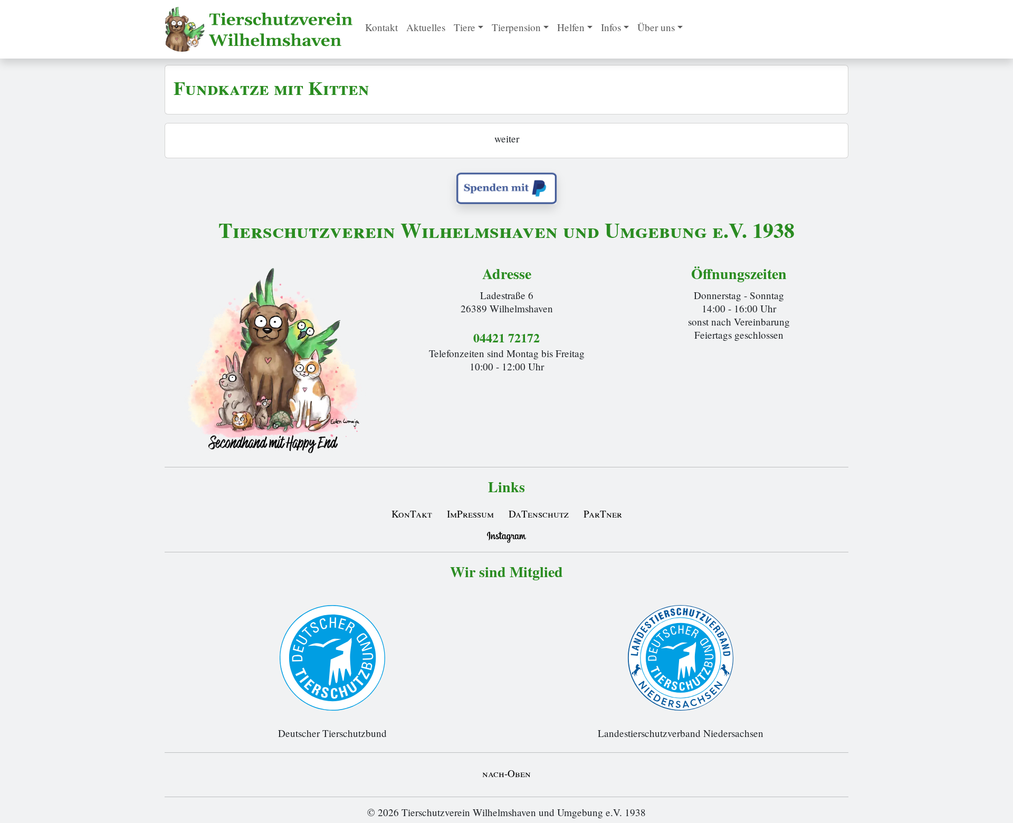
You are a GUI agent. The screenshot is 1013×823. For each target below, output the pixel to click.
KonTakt (411, 513)
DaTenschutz (539, 513)
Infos (611, 27)
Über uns (656, 27)
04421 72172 (506, 337)
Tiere (464, 27)
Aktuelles (425, 27)
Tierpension (516, 27)
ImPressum (470, 513)
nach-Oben (506, 773)
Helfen (571, 27)
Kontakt (381, 27)
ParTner (603, 513)
